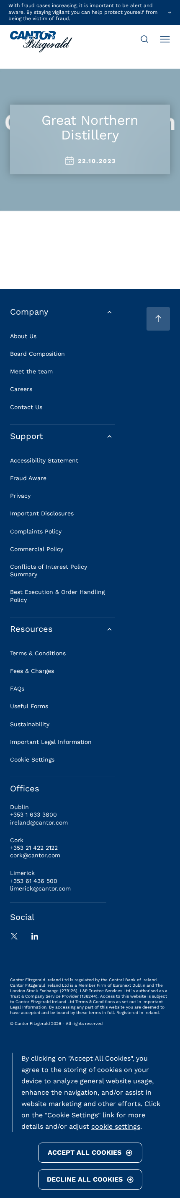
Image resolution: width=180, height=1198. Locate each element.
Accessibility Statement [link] (44, 460)
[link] (41, 42)
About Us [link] (23, 336)
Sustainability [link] (29, 724)
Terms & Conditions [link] (38, 653)
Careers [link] (21, 389)
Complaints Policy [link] (36, 531)
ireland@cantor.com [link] (39, 822)
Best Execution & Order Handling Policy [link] (57, 595)
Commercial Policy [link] (36, 549)
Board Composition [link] (37, 353)
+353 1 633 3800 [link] (33, 814)
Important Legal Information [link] (51, 741)
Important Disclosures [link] (42, 513)
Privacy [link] (20, 495)
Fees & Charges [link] (32, 670)
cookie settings (115, 1126)
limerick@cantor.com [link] (40, 888)
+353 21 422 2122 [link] (34, 847)
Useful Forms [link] (29, 706)
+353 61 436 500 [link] (33, 880)
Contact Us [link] (26, 407)
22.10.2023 (97, 161)
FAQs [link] (17, 688)
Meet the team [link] (31, 371)
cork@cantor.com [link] (35, 855)
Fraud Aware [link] (28, 478)
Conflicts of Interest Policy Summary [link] (48, 570)
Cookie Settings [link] (32, 759)
